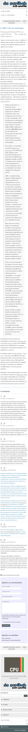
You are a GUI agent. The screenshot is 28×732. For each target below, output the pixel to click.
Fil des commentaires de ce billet (10, 575)
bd (16, 34)
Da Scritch (5, 32)
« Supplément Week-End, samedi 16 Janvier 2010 (11, 22)
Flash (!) (10, 79)
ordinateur (7, 36)
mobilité (3, 36)
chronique (21, 34)
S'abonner (6, 715)
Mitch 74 (4, 441)
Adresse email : (6, 591)
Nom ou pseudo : (6, 586)
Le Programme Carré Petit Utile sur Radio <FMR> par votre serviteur (14, 677)
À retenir (5, 704)
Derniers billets (7, 709)
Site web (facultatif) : (7, 596)
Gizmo (10, 34)
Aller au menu (5, 11)
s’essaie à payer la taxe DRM (13, 213)
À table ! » (24, 22)
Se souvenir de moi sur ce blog (12, 622)
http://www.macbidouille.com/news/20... (10, 531)
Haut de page (5, 720)
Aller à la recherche (8, 15)
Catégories (6, 699)
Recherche (4, 693)
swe (12, 36)
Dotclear (23, 730)
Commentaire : (6, 601)
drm (25, 34)
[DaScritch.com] (14, 686)
